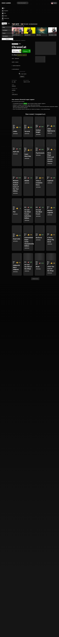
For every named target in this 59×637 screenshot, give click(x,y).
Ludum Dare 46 (14, 94)
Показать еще (35, 278)
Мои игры (16, 133)
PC (12, 81)
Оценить (22, 76)
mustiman (13, 90)
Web (14, 81)
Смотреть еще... (21, 25)
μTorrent (25, 103)
